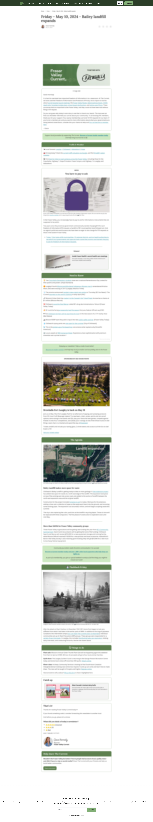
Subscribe (91, 810)
